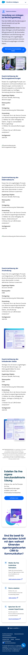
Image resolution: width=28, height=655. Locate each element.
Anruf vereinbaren (14, 619)
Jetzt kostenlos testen (15, 579)
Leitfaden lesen (14, 498)
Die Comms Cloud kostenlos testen (13, 50)
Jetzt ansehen (12, 598)
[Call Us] (23, 645)
